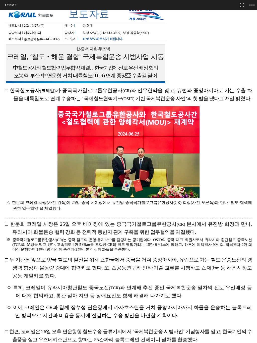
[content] (128, 171)
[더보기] (252, 5)
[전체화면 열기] (242, 5)
